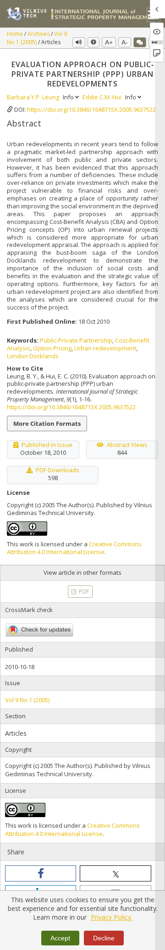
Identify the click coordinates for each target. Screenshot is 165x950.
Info (69, 97)
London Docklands (33, 356)
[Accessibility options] (93, 42)
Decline (104, 938)
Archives (39, 34)
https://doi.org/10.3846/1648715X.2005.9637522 (91, 109)
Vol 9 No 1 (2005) (37, 38)
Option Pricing (52, 348)
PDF (83, 591)
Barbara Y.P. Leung (33, 97)
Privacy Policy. (111, 917)
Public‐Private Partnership (76, 340)
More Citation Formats (47, 423)
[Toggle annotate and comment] (139, 42)
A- (124, 42)
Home (15, 34)
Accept (60, 938)
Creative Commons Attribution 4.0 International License (74, 548)
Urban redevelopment (105, 348)
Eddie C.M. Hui (102, 97)
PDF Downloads (57, 470)
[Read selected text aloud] (78, 42)
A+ (109, 42)
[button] (40, 873)
